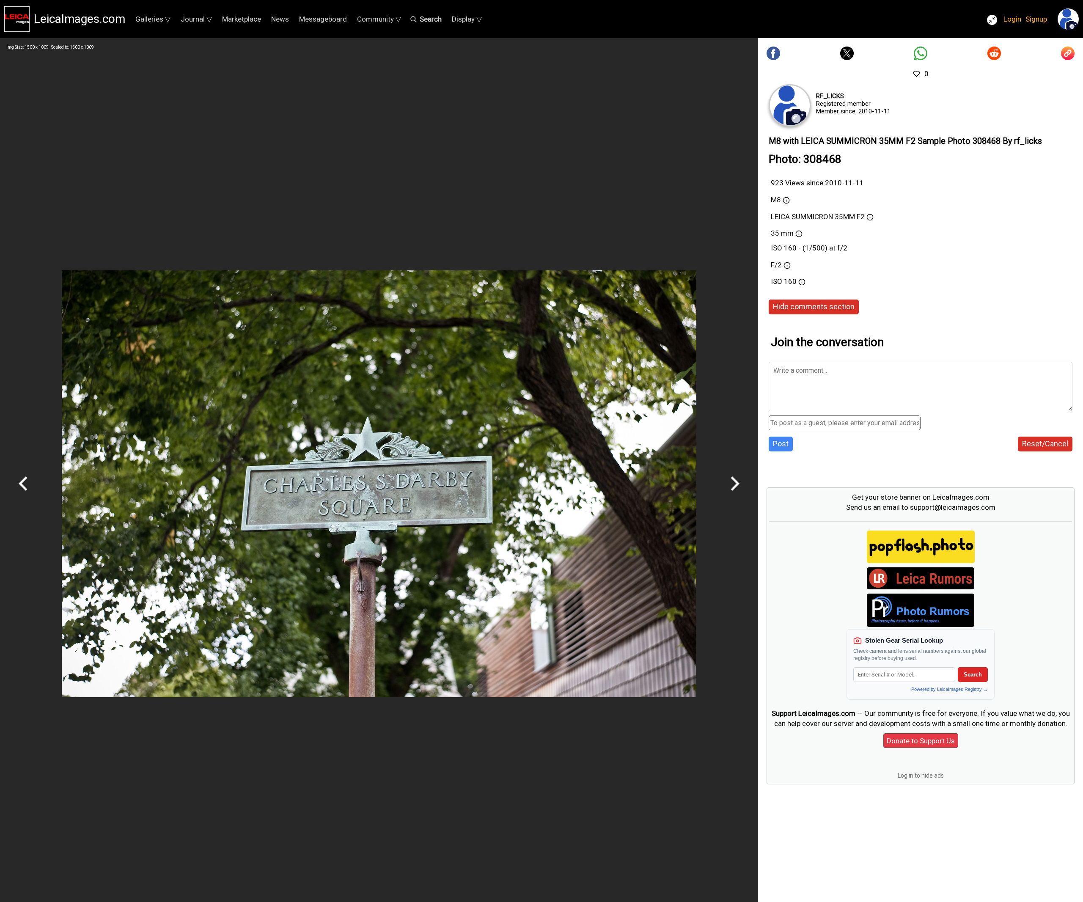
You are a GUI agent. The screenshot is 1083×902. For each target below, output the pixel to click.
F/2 (776, 265)
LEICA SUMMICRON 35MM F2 (818, 216)
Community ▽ (379, 19)
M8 (776, 199)
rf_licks (830, 96)
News (280, 19)
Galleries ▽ (152, 19)
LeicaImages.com (79, 19)
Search (973, 674)
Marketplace (241, 19)
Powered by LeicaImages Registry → (949, 689)
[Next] (735, 494)
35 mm (782, 233)
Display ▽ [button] (467, 19)
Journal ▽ (196, 19)
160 (791, 281)
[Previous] (23, 494)
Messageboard (323, 19)
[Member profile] (790, 105)
